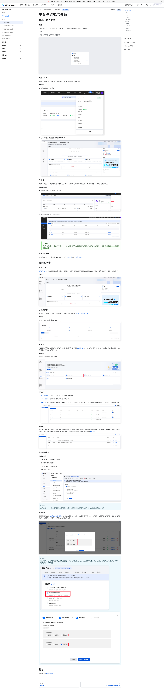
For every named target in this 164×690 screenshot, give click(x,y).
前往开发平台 (128, 5)
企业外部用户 (44, 399)
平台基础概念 (49, 673)
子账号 (127, 17)
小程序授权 (128, 25)
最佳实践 (4, 52)
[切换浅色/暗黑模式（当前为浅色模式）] (150, 5)
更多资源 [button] (60, 5)
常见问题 (4, 58)
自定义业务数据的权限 (56, 516)
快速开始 (21, 5)
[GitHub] (147, 5)
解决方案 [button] (44, 5)
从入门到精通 (5, 16)
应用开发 (4, 45)
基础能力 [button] (27, 5)
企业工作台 (80, 348)
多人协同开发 (78, 257)
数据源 (3, 48)
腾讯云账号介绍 (128, 10)
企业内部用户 (44, 395)
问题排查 (4, 55)
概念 (127, 12)
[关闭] (162, 1)
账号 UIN (128, 15)
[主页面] (40, 10)
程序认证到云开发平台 (82, 313)
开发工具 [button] (35, 5)
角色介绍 (92, 431)
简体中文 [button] (139, 5)
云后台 (127, 28)
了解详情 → (113, 1)
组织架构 (43, 402)
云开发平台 (69, 257)
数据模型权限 (128, 30)
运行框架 (4, 42)
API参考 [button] (52, 5)
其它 (126, 32)
